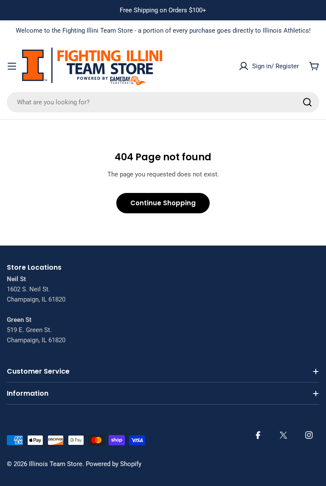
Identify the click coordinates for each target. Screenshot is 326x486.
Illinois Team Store (55, 464)
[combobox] (163, 102)
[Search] (307, 102)
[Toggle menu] (12, 66)
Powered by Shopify (113, 464)
